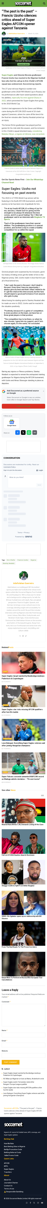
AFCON (5, 705)
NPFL (6, 1166)
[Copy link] (34, 432)
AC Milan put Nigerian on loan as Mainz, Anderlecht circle (23, 1079)
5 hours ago (7, 715)
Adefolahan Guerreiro (17, 33)
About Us (7, 1180)
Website (5, 1051)
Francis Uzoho (23, 560)
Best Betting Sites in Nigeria (14, 1146)
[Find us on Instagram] (38, 1202)
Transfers (7, 738)
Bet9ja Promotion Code (13, 1149)
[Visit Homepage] (23, 3)
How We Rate (9, 1143)
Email (4, 1041)
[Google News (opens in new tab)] (12, 423)
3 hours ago (7, 681)
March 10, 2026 (33, 33)
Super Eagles (7, 75)
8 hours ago (7, 782)
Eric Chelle (11, 560)
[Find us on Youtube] (42, 1202)
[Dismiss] (43, 391)
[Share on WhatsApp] (29, 432)
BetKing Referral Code (12, 1152)
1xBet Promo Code (11, 1155)
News (5, 671)
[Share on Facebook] (17, 432)
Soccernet (7, 1108)
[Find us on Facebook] (30, 1202)
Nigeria (33, 560)
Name (5, 1030)
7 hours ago (7, 748)
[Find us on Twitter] (34, 1202)
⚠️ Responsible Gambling (13, 1192)
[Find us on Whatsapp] (27, 1202)
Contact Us (8, 1186)
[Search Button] (44, 3)
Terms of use (9, 1189)
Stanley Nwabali (8, 563)
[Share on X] (23, 432)
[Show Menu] (3, 3)
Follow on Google (24, 406)
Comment (6, 1002)
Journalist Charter (11, 1183)
